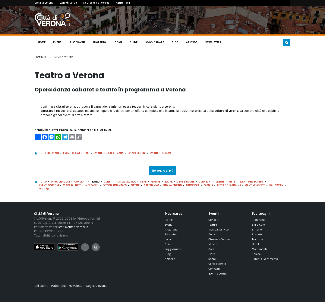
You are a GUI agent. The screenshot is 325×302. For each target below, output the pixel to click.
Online (220, 181)
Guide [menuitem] (134, 42)
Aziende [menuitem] (191, 42)
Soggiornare (173, 249)
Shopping (171, 234)
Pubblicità (58, 286)
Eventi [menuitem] (57, 42)
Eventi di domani (161, 153)
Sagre (168, 181)
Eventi (169, 224)
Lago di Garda (68, 2)
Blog (168, 254)
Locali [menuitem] (117, 42)
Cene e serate (185, 181)
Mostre (155, 181)
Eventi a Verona (63, 57)
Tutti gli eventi (49, 153)
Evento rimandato (115, 185)
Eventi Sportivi (49, 185)
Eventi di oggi (137, 153)
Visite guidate (72, 185)
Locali (169, 239)
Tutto (43, 181)
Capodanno (151, 185)
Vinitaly (44, 189)
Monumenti (259, 249)
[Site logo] (52, 25)
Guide (168, 244)
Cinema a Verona (219, 239)
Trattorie (257, 239)
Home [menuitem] (42, 42)
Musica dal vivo (125, 181)
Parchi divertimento (265, 259)
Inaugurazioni (60, 181)
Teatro (212, 224)
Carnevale (192, 185)
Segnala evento (96, 286)
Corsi (107, 181)
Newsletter (76, 286)
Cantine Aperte (255, 185)
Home (169, 219)
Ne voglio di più (162, 171)
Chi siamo (41, 286)
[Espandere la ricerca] (286, 42)
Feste (232, 181)
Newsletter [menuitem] (213, 42)
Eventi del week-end (76, 153)
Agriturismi (123, 2)
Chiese (256, 254)
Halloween (276, 185)
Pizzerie (257, 234)
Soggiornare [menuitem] (154, 42)
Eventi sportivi (217, 273)
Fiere (143, 181)
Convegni (205, 181)
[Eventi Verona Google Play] (68, 249)
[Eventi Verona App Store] (44, 249)
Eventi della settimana (108, 153)
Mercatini (91, 185)
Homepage (41, 57)
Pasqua (208, 185)
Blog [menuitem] (175, 42)
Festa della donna (229, 185)
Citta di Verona (44, 2)
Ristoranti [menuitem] (77, 42)
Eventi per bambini (251, 181)
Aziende (170, 259)
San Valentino (172, 185)
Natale (135, 185)
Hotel (255, 244)
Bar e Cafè (258, 224)
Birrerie (257, 229)
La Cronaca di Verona (96, 2)
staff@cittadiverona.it (73, 227)
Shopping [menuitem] (99, 42)
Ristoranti (171, 229)
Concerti (80, 181)
